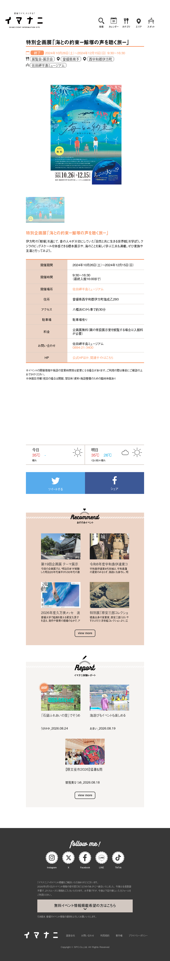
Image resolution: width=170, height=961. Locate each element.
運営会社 (70, 935)
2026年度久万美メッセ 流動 (60, 612)
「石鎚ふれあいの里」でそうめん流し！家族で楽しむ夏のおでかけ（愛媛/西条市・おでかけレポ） (60, 715)
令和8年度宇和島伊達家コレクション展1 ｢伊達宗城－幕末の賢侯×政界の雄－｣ (109, 564)
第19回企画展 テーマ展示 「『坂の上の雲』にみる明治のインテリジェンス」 (59, 564)
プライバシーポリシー (138, 935)
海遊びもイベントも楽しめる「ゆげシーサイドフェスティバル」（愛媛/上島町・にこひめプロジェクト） (109, 715)
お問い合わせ (87, 935)
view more (85, 633)
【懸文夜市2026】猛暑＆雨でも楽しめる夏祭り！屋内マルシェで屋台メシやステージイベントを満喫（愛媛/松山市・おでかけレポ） (84, 769)
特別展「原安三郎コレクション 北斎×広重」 (109, 612)
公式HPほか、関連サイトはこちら (93, 357)
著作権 (119, 935)
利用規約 (104, 935)
